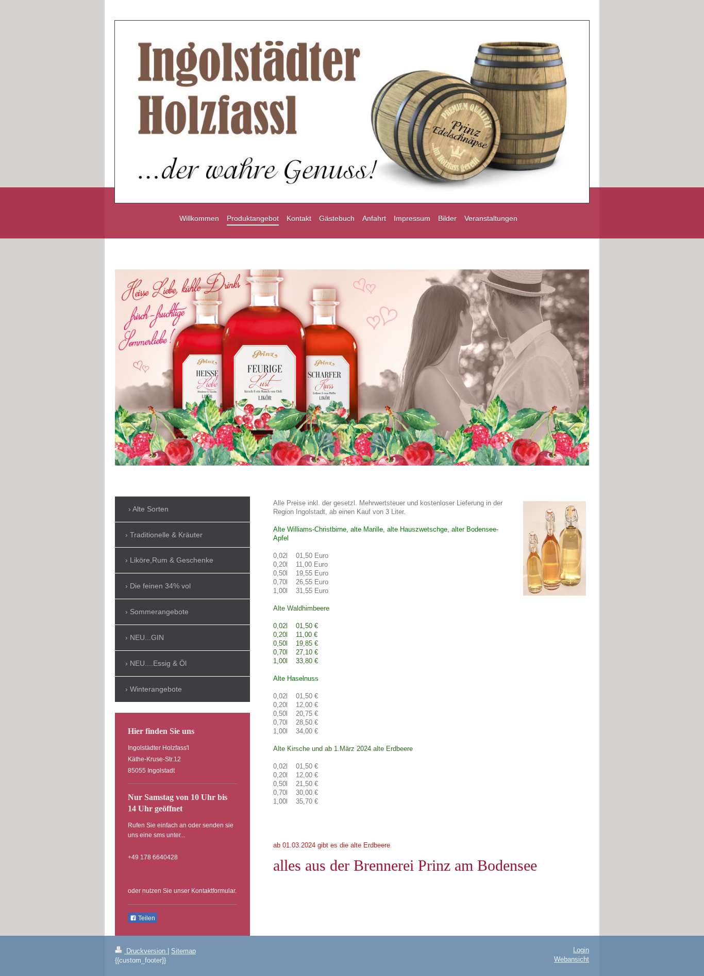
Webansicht (571, 959)
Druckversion (145, 951)
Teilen (146, 918)
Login (581, 950)
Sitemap (183, 951)
